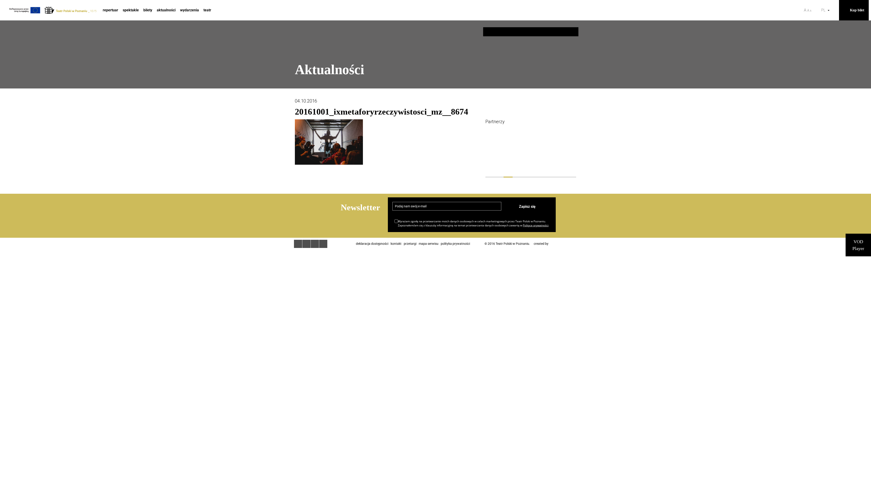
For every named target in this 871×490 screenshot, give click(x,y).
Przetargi (410, 243)
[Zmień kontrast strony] (816, 10)
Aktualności (166, 10)
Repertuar (110, 10)
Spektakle (131, 10)
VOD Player (858, 245)
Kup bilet (857, 10)
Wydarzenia (189, 10)
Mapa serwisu (428, 243)
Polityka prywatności (455, 243)
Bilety (147, 10)
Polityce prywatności (535, 225)
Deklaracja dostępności (372, 243)
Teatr (207, 10)
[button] (834, 10)
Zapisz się (527, 206)
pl (824, 10)
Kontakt (396, 243)
